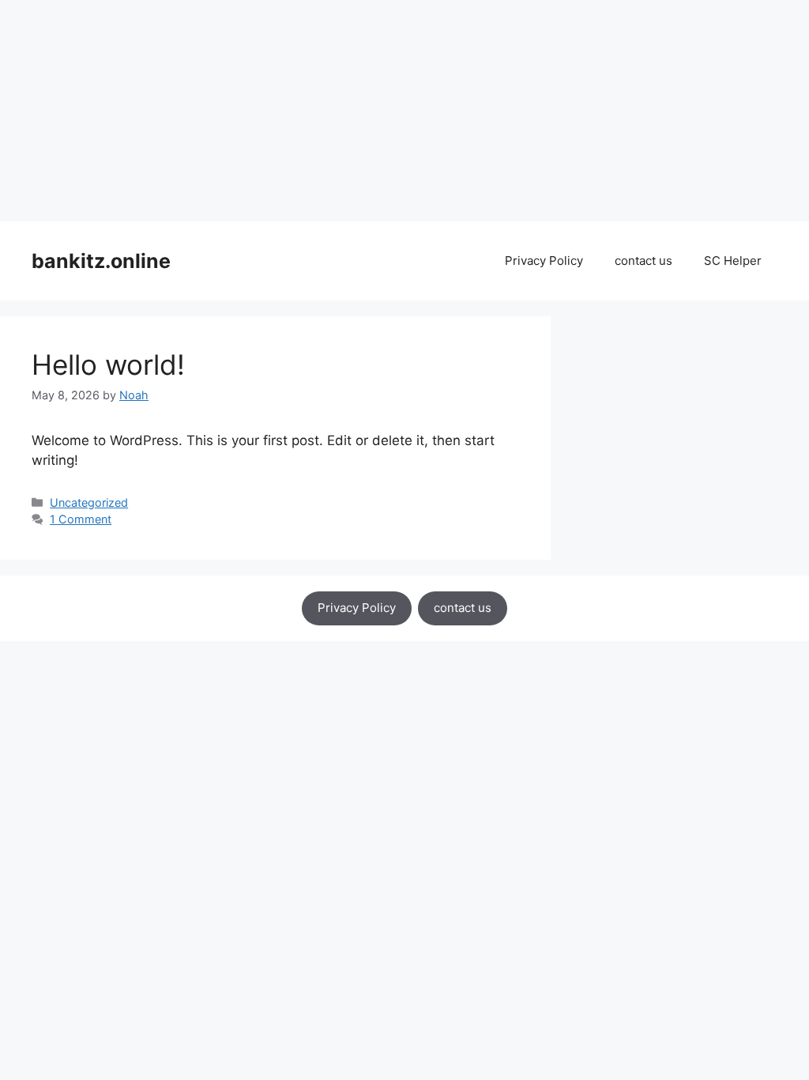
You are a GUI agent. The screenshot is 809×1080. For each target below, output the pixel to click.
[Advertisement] (404, 110)
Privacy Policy (544, 260)
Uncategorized (89, 502)
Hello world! (108, 364)
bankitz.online (101, 261)
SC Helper (733, 260)
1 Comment (80, 519)
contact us (643, 260)
